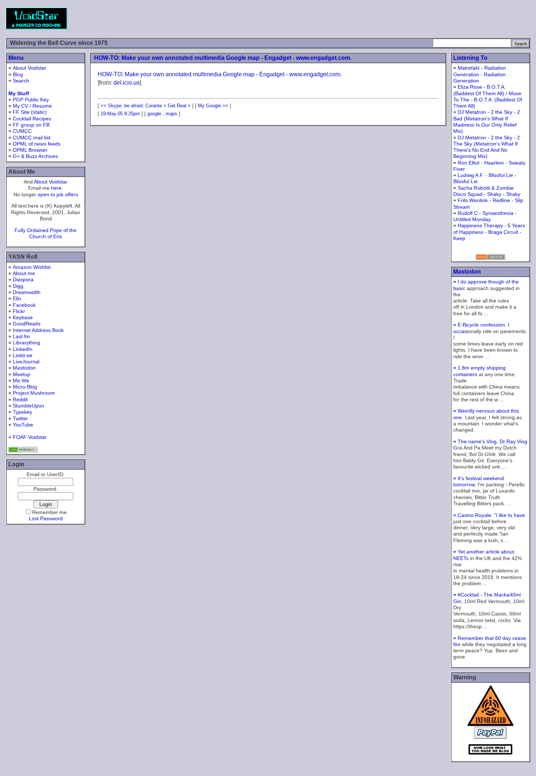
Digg (18, 286)
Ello (17, 298)
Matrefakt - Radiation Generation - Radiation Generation (479, 74)
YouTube (23, 425)
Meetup (21, 374)
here (56, 188)
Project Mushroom (34, 393)
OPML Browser (30, 150)
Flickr (19, 311)
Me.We (21, 380)
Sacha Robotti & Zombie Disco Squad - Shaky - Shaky (486, 191)
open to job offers (58, 194)
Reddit (20, 399)
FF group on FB (31, 125)
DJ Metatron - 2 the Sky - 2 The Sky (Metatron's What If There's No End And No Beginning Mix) (486, 147)
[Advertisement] (398, 18)
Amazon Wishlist (32, 267)
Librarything (26, 342)
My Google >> (213, 105)
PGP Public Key (31, 100)
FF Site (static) (30, 112)
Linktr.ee (22, 355)
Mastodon (24, 368)
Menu (16, 58)
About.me (24, 273)
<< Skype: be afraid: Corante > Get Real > (146, 105)
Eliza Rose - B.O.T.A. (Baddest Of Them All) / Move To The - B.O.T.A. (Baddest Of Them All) (487, 96)
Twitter (20, 418)
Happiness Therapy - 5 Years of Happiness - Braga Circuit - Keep (489, 232)
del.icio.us (126, 83)
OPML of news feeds (37, 144)
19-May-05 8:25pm (120, 113)
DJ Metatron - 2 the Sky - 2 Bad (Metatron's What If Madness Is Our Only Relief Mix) (486, 121)
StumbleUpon (28, 406)
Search (21, 81)
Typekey (22, 412)
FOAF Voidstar (30, 437)
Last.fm (21, 336)
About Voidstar (29, 68)
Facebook (24, 305)
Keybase (23, 317)
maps (171, 113)
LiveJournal (26, 361)
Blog (18, 74)
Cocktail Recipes (32, 118)
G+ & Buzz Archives (35, 156)
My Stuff (18, 93)
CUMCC (22, 131)
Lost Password (46, 518)
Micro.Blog (25, 387)
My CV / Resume (32, 106)
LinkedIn (22, 349)
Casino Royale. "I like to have (489, 515)
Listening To (470, 58)
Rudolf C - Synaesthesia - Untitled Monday (485, 216)
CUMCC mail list (31, 137)
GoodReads (26, 324)
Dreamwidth (26, 292)
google (154, 113)
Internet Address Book (38, 330)
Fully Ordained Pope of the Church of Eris (46, 233)
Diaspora (23, 279)
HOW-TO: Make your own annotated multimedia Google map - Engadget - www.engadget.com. (222, 58)
